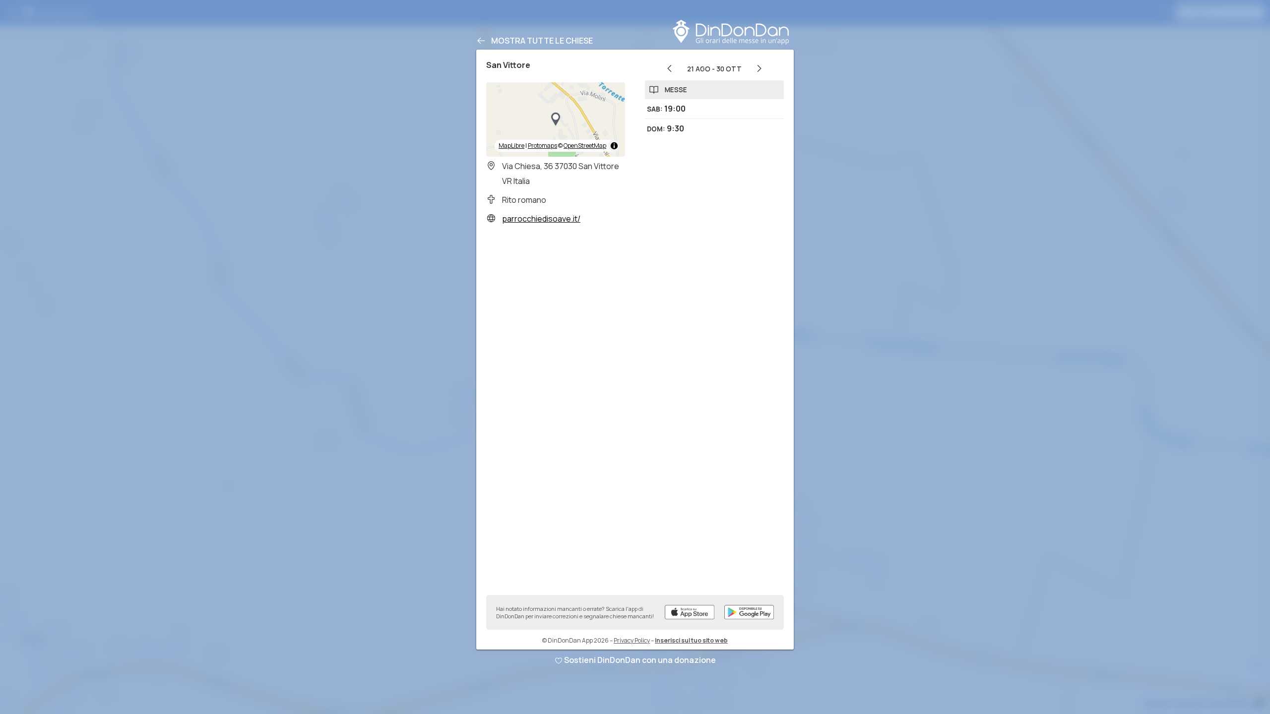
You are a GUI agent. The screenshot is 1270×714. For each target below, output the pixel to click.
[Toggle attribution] (614, 146)
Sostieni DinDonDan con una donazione (640, 659)
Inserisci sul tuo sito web (691, 640)
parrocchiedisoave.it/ (541, 218)
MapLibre (511, 145)
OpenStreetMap (585, 145)
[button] (556, 119)
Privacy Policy (632, 640)
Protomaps (542, 145)
